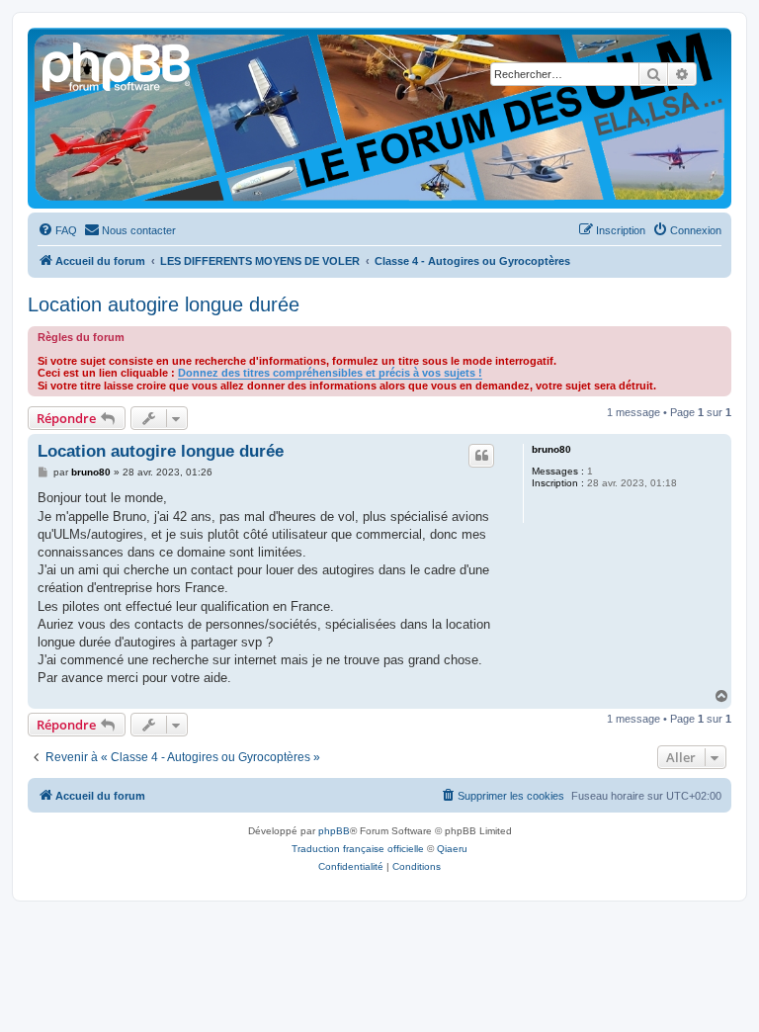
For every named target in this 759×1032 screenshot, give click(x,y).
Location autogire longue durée (163, 304)
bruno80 (551, 449)
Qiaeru (452, 848)
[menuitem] (57, 230)
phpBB (334, 830)
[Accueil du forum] (118, 64)
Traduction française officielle (358, 848)
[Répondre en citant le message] (481, 456)
